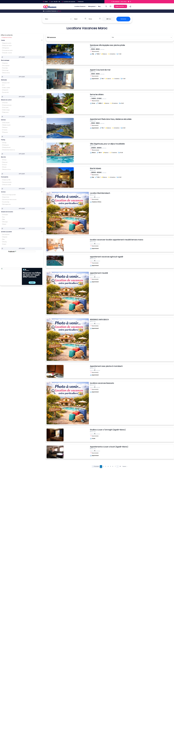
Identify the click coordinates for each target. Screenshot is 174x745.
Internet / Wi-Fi (6, 82)
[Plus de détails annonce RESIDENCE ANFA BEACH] (68, 339)
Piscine (4, 167)
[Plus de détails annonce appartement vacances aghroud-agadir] (55, 261)
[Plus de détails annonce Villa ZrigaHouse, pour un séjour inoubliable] (60, 153)
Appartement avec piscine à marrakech (106, 366)
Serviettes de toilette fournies (9, 199)
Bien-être (3, 157)
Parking (3, 139)
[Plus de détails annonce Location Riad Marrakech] (68, 213)
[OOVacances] (50, 6)
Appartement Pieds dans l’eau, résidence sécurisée (110, 119)
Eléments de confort (6, 100)
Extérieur (3, 119)
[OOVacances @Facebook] (128, 2)
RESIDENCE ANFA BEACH (99, 320)
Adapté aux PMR (6, 179)
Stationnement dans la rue (9, 149)
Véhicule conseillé (7, 184)
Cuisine (3, 40)
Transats (5, 129)
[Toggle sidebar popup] (130, 6)
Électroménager (5, 60)
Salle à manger (6, 109)
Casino (4, 244)
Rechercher (123, 19)
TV (3, 85)
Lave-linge (5, 67)
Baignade (5, 236)
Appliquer (22, 57)
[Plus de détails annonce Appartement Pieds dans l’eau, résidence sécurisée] (60, 128)
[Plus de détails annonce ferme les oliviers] (60, 103)
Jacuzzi (5, 164)
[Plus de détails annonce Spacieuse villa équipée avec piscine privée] (60, 54)
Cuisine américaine (7, 105)
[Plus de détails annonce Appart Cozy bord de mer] (60, 79)
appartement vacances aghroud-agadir (106, 257)
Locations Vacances (79, 6)
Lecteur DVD (6, 92)
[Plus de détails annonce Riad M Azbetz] (60, 177)
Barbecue (5, 127)
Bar (4, 239)
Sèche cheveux (6, 72)
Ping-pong (5, 132)
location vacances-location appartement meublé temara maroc (116, 240)
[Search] (106, 6)
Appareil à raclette (7, 43)
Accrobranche (6, 234)
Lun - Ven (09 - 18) (55, 1)
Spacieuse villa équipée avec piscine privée (107, 45)
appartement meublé (99, 273)
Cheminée (5, 102)
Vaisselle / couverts (7, 52)
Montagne (5, 221)
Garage (4, 142)
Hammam (5, 162)
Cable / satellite (6, 87)
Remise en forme (7, 169)
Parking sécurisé (6, 147)
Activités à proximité (6, 231)
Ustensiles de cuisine (8, 50)
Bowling (5, 241)
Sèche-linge (5, 70)
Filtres (109, 19)
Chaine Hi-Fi (5, 90)
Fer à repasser (6, 65)
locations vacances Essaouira (102, 383)
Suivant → (125, 466)
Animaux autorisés (7, 182)
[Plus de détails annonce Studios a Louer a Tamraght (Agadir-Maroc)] (55, 435)
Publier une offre (119, 6)
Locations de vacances (69, 1)
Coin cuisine (5, 107)
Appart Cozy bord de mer (100, 70)
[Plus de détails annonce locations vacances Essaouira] (68, 403)
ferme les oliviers (97, 95)
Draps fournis (6, 197)
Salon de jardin (6, 122)
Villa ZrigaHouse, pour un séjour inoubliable (107, 144)
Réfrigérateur (6, 47)
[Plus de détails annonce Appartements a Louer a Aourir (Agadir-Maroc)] (55, 452)
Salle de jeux (6, 112)
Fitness (4, 159)
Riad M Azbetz (95, 169)
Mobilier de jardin (6, 125)
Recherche (80, 1)
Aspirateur (5, 63)
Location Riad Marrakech (100, 193)
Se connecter (116, 1)
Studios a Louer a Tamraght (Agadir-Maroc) (108, 430)
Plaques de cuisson (7, 45)
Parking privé (6, 145)
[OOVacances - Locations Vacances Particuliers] (43, 11)
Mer (4, 219)
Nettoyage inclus (7, 204)
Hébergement (91, 6)
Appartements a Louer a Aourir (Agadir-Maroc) (109, 447)
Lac (4, 217)
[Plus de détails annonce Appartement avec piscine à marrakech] (55, 371)
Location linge (6, 201)
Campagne (5, 214)
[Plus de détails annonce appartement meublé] (68, 293)
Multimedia (4, 80)
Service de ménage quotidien (9, 194)
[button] (110, 6)
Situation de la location (7, 211)
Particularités (4, 177)
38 (120, 466)
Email (46, 1)
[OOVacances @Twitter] (130, 2)
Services (3, 191)
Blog (99, 6)
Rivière (4, 224)
